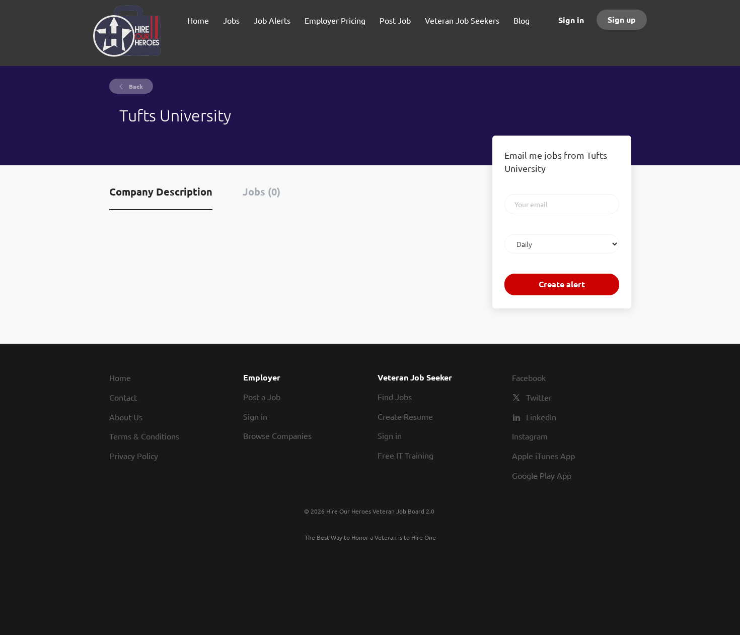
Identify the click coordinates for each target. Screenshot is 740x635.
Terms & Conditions (144, 436)
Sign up (622, 19)
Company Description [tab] (160, 191)
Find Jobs (395, 397)
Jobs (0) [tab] (261, 191)
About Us (125, 417)
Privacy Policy (133, 456)
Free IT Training (405, 455)
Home (120, 377)
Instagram (530, 436)
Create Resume (405, 416)
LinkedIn (541, 417)
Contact (123, 397)
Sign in (571, 20)
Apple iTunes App (543, 456)
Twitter (539, 397)
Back (135, 86)
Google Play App (541, 475)
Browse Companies (277, 435)
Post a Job (261, 397)
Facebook (529, 377)
